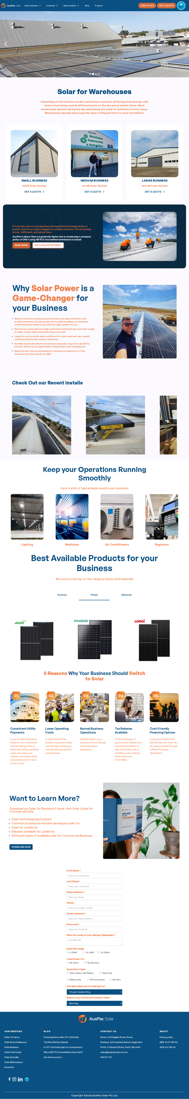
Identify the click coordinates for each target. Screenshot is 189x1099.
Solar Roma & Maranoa (15, 1042)
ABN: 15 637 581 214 (169, 1042)
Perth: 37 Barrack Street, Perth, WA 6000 (120, 1047)
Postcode (73, 924)
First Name (74, 870)
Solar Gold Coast (12, 1052)
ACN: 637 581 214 (168, 1047)
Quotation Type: (76, 969)
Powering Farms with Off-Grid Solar (61, 1037)
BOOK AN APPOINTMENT (48, 245)
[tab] (62, 595)
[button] (33, 5)
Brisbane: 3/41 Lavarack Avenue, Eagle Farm (121, 1042)
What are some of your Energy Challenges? (91, 935)
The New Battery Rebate (56, 1042)
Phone (71, 902)
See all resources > (53, 1057)
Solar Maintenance (13, 1062)
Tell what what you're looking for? (86, 986)
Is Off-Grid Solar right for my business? (63, 1047)
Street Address (76, 913)
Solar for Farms (11, 1037)
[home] (11, 5)
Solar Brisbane (11, 1047)
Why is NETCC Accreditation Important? (63, 1052)
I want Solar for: (76, 959)
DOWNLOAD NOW (21, 847)
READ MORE (21, 245)
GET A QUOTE (166, 5)
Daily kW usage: (75, 948)
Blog (87, 5)
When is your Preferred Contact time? (88, 997)
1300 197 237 (147, 5)
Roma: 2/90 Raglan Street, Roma (116, 1037)
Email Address (76, 892)
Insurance (9, 1067)
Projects (99, 5)
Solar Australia (11, 1057)
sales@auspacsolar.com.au (114, 1052)
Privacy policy (166, 1037)
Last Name (73, 881)
